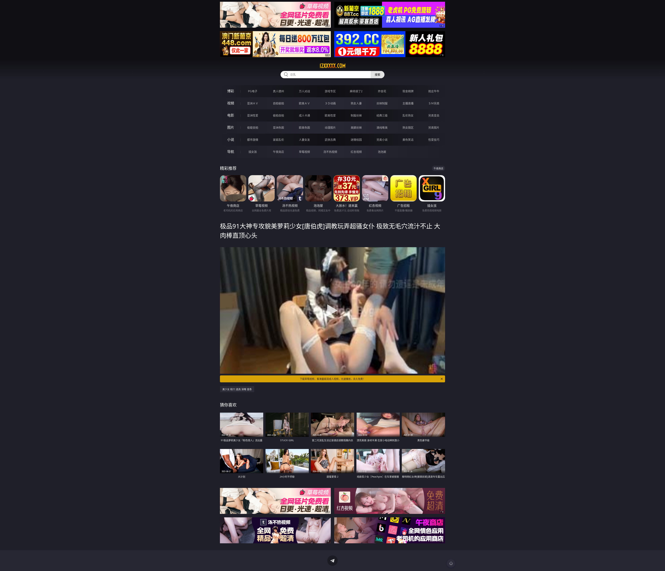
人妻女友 (304, 140)
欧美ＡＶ (304, 103)
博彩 (230, 91)
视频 (230, 103)
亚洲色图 (278, 127)
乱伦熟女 (408, 115)
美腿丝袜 (356, 127)
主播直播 (408, 103)
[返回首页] (451, 563)
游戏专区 (330, 91)
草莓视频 (304, 152)
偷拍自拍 (278, 115)
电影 (230, 115)
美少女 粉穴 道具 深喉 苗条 (237, 389)
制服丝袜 (356, 115)
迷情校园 (356, 140)
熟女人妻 (356, 103)
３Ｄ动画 (330, 103)
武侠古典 (330, 140)
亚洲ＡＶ (252, 103)
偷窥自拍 (252, 127)
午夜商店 (278, 152)
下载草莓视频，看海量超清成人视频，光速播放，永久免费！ (332, 378)
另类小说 (382, 140)
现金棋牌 (408, 91)
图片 (230, 127)
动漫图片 (330, 127)
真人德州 (278, 91)
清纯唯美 (382, 127)
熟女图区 (408, 127)
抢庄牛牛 (433, 91)
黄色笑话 (408, 140)
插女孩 (253, 152)
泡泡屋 (382, 152)
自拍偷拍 (278, 103)
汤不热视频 (330, 152)
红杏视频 (356, 152)
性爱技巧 (433, 140)
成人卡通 (304, 115)
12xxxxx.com (333, 65)
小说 (230, 139)
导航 (230, 151)
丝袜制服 (382, 103)
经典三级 (382, 115)
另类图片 (433, 127)
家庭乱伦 (278, 140)
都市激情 (252, 140)
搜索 (377, 75)
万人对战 (304, 91)
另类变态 (433, 115)
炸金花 (382, 91)
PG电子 (252, 91)
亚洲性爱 (252, 115)
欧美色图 (304, 127)
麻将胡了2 (356, 91)
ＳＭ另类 (433, 103)
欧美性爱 (330, 115)
